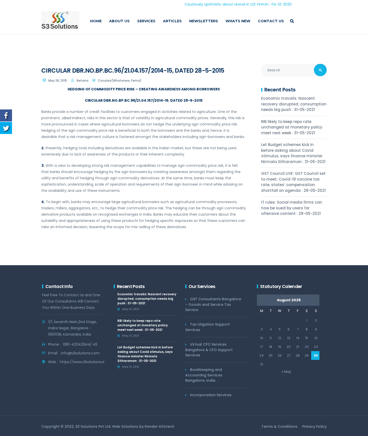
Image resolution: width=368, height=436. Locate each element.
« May (286, 371)
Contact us (271, 21)
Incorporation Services (211, 394)
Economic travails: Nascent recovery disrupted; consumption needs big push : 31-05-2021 (293, 104)
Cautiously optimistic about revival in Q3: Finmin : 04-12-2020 (227, 4)
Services (146, 21)
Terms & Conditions (279, 426)
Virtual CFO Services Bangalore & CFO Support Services (209, 350)
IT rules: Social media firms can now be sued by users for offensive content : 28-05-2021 (291, 208)
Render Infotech (159, 426)
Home (96, 21)
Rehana (82, 80)
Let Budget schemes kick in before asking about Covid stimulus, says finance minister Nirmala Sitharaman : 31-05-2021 (293, 153)
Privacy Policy (314, 426)
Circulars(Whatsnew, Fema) (119, 80)
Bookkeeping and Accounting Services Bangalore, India (203, 375)
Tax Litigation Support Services (207, 327)
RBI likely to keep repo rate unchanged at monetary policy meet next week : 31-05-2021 (291, 127)
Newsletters (203, 21)
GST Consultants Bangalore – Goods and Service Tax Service (213, 304)
